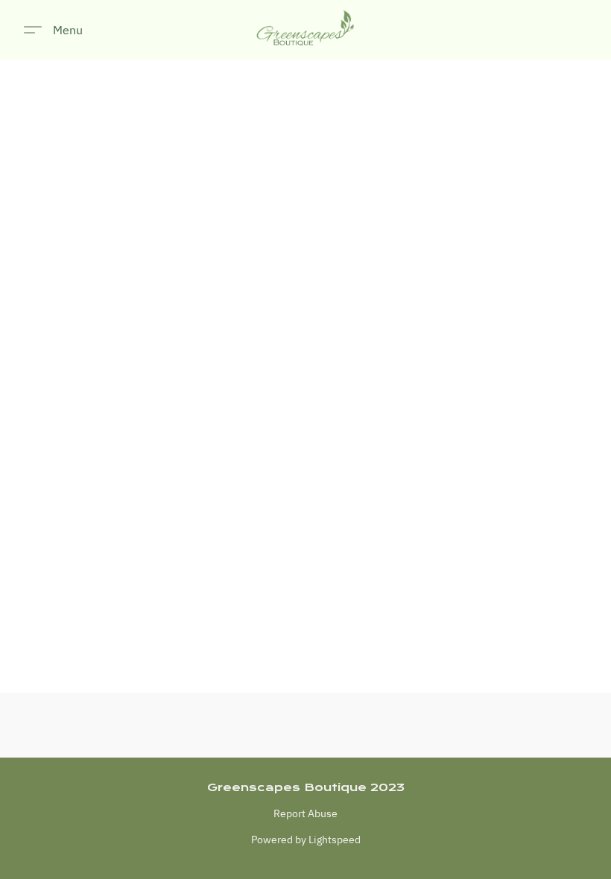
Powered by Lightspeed (306, 839)
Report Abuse (305, 813)
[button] (305, 29)
